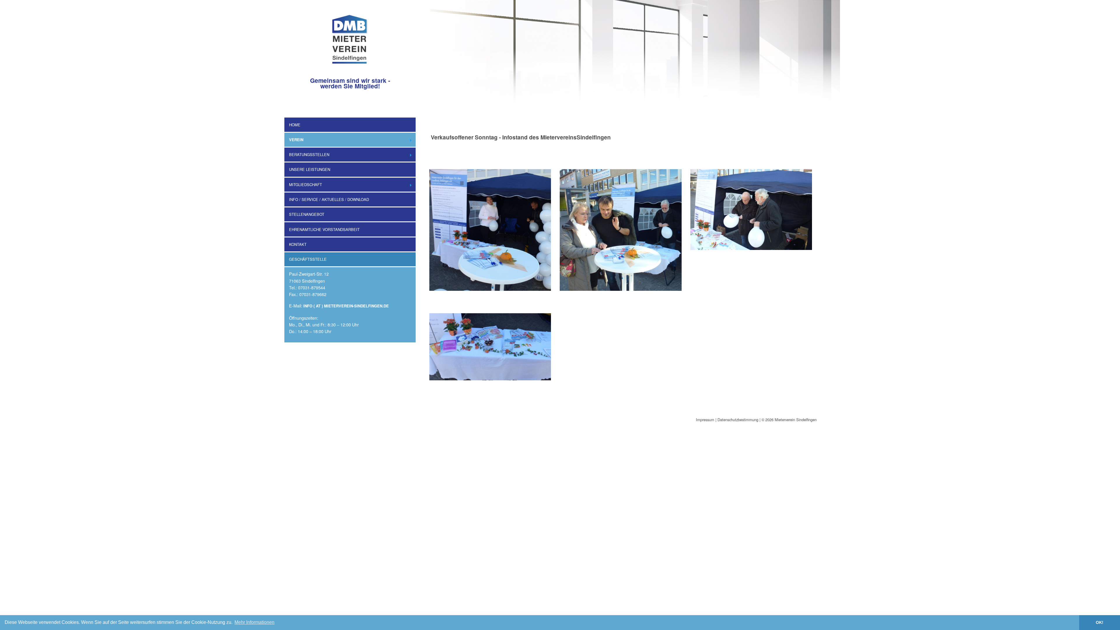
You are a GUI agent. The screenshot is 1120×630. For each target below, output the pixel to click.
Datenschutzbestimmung (738, 419)
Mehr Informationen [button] (254, 622)
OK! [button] (1099, 622)
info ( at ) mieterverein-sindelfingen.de (346, 306)
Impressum (705, 419)
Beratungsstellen (309, 154)
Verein (296, 139)
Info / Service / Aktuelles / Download (329, 199)
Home (294, 124)
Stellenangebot (306, 214)
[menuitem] (350, 117)
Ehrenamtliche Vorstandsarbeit (324, 229)
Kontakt (298, 244)
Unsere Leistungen (309, 169)
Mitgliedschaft (305, 184)
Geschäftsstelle (308, 259)
